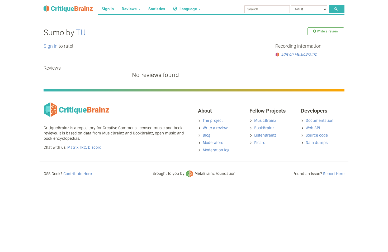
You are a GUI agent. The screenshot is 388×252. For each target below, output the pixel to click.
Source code (317, 135)
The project (213, 120)
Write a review (215, 127)
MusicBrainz (265, 120)
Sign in (108, 9)
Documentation (319, 120)
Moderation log (216, 150)
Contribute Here (77, 173)
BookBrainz (264, 127)
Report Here (333, 173)
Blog (206, 135)
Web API (313, 127)
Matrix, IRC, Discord (84, 147)
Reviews (130, 9)
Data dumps (317, 142)
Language (188, 9)
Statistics (156, 9)
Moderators (213, 142)
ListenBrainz (265, 135)
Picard (260, 142)
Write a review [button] (327, 31)
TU (81, 32)
